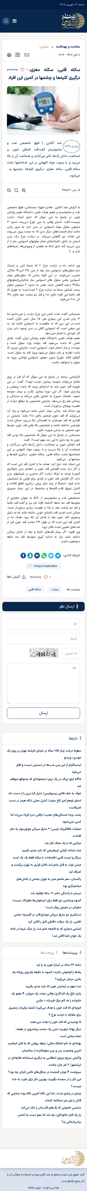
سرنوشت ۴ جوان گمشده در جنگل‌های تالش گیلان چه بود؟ (44, 1072)
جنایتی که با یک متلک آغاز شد (63, 843)
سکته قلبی (34, 589)
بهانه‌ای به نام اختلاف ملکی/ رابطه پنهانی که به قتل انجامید (44, 1043)
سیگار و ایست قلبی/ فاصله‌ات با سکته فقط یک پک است (47, 857)
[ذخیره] (18, 55)
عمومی (44, 46)
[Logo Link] (73, 21)
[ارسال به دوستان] (26, 55)
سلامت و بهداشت (68, 46)
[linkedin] (37, 556)
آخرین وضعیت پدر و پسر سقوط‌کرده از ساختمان (51, 1050)
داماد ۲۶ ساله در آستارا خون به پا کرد (58, 965)
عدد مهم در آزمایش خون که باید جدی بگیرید (53, 986)
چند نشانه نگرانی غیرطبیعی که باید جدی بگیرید (51, 850)
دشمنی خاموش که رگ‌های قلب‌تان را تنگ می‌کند (51, 1108)
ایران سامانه (34, 1188)
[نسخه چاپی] (9, 55)
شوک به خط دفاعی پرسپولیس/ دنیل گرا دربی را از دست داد (44, 793)
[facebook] (23, 556)
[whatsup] (44, 556)
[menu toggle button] (14, 21)
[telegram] (58, 556)
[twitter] (51, 556)
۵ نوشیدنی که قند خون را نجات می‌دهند (55, 1022)
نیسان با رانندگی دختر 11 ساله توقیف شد (56, 893)
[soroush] (30, 556)
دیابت (55, 589)
